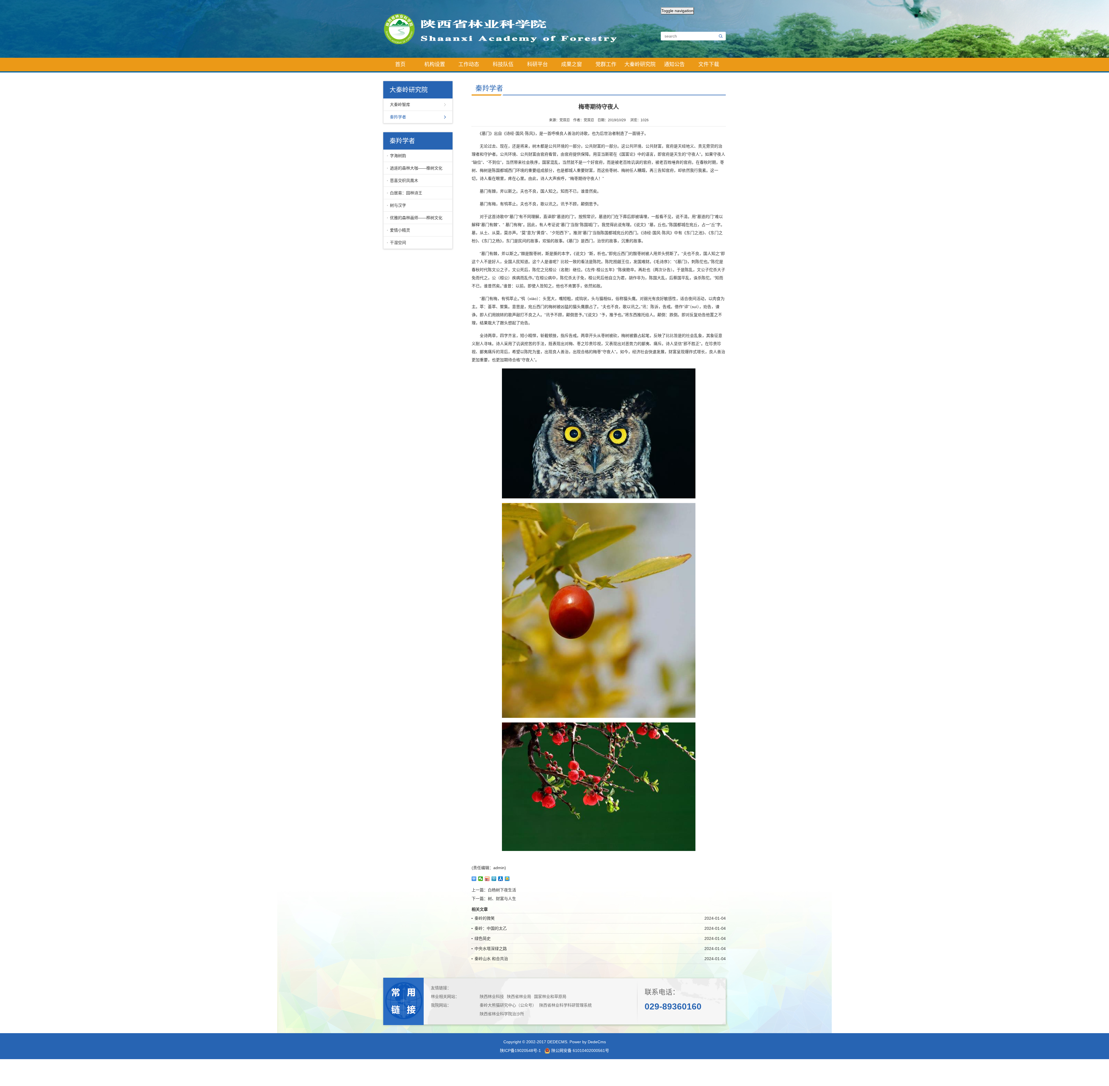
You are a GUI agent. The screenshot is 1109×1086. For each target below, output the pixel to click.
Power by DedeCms (588, 1042)
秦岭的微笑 (485, 918)
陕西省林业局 (519, 996)
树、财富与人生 (502, 898)
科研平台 (537, 64)
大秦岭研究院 (640, 64)
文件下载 (708, 64)
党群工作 (606, 64)
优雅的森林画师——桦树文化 (416, 217)
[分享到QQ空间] (507, 878)
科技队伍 (503, 64)
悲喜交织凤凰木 (404, 180)
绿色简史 (483, 938)
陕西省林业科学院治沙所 (502, 1014)
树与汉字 (398, 205)
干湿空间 (398, 242)
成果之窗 (571, 64)
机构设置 (434, 64)
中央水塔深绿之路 (491, 948)
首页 (400, 64)
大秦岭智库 (400, 104)
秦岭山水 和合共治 (491, 958)
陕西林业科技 (492, 996)
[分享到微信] (480, 878)
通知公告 (674, 64)
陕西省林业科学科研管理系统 (565, 1005)
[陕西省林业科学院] (505, 28)
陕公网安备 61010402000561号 (579, 1050)
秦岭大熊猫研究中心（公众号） (508, 1005)
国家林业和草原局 (550, 996)
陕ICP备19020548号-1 (520, 1050)
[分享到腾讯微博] (494, 878)
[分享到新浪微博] (487, 878)
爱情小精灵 (400, 230)
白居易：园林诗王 (406, 193)
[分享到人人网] (500, 878)
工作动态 (468, 64)
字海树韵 (398, 155)
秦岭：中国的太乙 (491, 928)
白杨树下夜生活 (502, 890)
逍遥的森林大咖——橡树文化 (416, 168)
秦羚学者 (398, 117)
